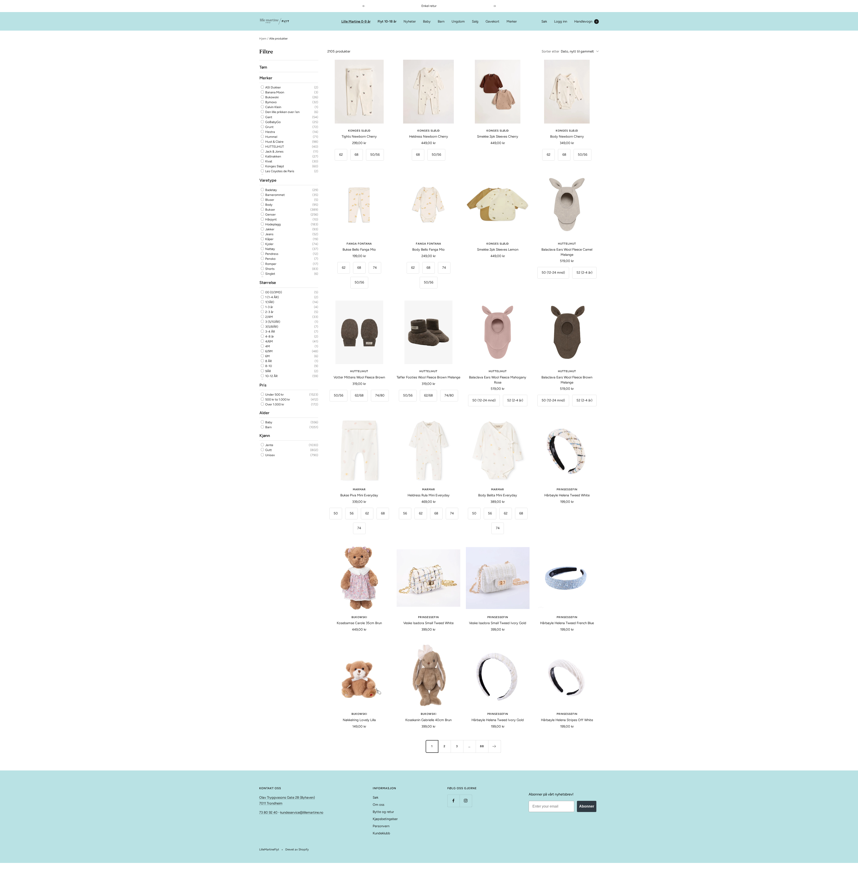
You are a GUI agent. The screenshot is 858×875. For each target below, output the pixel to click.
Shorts (270, 269)
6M (267, 356)
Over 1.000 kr (274, 404)
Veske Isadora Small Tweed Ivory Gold (497, 623)
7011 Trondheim (270, 803)
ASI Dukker (273, 87)
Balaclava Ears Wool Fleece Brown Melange (566, 379)
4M (267, 346)
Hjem (262, 38)
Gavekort (492, 21)
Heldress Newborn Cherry (428, 136)
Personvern (381, 826)
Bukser (270, 210)
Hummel (271, 137)
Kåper (269, 239)
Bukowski (272, 97)
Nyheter (410, 21)
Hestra (270, 132)
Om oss (378, 805)
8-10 (268, 366)
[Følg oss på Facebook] (453, 801)
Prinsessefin (567, 489)
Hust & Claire (274, 142)
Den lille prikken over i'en (282, 112)
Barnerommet (275, 195)
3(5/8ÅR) (271, 327)
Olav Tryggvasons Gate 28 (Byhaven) (287, 797)
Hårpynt (271, 219)
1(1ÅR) (269, 302)
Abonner (586, 806)
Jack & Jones (274, 151)
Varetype (267, 180)
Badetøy (271, 190)
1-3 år (269, 307)
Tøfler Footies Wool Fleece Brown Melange (428, 377)
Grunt (269, 127)
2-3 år (269, 312)
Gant (268, 117)
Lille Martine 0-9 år (355, 21)
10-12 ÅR (271, 376)
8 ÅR (268, 361)
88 (482, 746)
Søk (544, 21)
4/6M (269, 341)
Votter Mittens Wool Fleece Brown (359, 377)
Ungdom (458, 21)
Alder (264, 412)
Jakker (269, 229)
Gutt (268, 450)
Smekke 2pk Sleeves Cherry (497, 136)
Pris (262, 385)
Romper (270, 264)
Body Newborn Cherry (567, 136)
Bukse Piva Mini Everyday (359, 495)
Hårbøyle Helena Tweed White (567, 495)
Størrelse (267, 282)
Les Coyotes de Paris (279, 171)
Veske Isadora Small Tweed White (428, 623)
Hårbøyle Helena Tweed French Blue (567, 623)
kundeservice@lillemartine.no (301, 812)
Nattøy (270, 249)
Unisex (270, 455)
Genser (270, 214)
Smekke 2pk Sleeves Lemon (497, 250)
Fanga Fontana (359, 243)
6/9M (269, 351)
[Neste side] (494, 746)
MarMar (359, 489)
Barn (441, 21)
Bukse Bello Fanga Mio (359, 250)
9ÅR (268, 371)
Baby (427, 21)
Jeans (269, 234)
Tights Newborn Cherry (359, 136)
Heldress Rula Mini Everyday (429, 495)
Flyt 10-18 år (387, 21)
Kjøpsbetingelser (385, 819)
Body (268, 205)
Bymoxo (271, 102)
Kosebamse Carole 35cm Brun (359, 623)
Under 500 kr (274, 395)
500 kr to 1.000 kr (277, 399)
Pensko (270, 259)
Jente (269, 445)
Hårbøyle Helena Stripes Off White (567, 720)
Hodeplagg (273, 224)
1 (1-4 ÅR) (272, 297)
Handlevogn (585, 21)
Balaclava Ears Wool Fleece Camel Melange (566, 252)
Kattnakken (273, 156)
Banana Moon (274, 92)
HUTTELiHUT (274, 147)
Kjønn (264, 435)
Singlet (270, 274)
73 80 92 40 (268, 812)
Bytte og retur (383, 812)
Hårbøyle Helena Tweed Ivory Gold (497, 720)
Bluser (269, 200)
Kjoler (269, 244)
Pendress (271, 254)
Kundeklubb (381, 833)
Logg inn (560, 21)
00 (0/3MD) (273, 292)
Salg (475, 21)
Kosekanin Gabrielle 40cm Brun (428, 720)
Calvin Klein (273, 107)
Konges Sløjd (274, 166)
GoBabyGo (273, 122)
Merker (512, 21)
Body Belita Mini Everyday (497, 495)
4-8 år (269, 336)
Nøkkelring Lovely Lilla (359, 720)
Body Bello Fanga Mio (428, 250)
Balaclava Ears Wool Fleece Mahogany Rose (497, 379)
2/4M (269, 317)
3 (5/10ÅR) (272, 322)
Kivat (268, 161)
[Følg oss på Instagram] (466, 801)
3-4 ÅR (270, 332)
